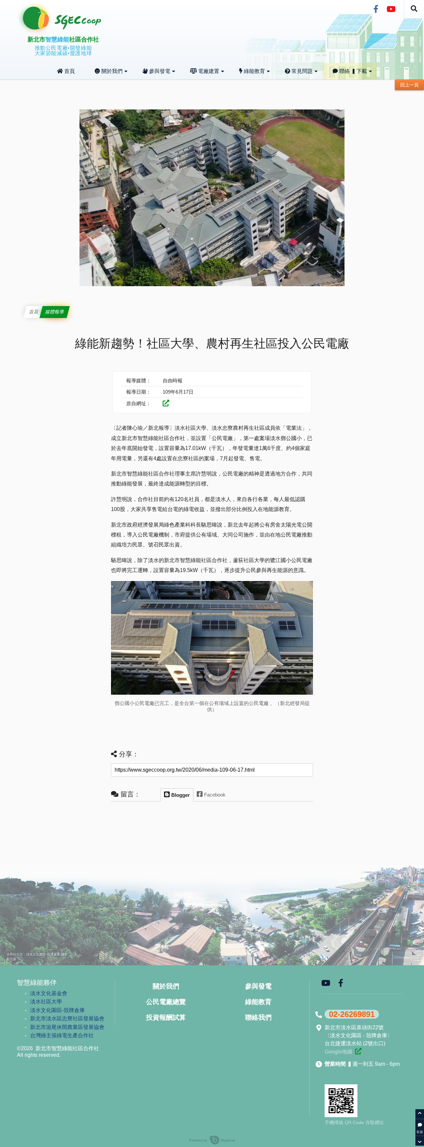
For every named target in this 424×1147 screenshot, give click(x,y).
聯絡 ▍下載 (352, 71)
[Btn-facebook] (375, 9)
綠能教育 (253, 71)
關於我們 (111, 71)
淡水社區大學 (46, 1001)
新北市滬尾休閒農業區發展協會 (67, 1027)
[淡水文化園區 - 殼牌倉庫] (358, 1051)
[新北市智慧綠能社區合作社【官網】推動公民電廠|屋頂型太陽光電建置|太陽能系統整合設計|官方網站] (69, 27)
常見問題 (301, 71)
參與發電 (159, 71)
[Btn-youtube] (391, 9)
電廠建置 (208, 71)
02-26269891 (352, 1014)
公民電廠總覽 (166, 1001)
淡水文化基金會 (48, 993)
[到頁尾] (419, 1141)
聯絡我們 (258, 1017)
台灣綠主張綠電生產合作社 (62, 1035)
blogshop (228, 1140)
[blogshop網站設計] (208, 1140)
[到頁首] (419, 1114)
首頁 (69, 71)
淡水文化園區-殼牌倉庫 (57, 1010)
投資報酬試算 (166, 1017)
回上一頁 (409, 85)
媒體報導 (55, 311)
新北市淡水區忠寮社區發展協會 (67, 1018)
